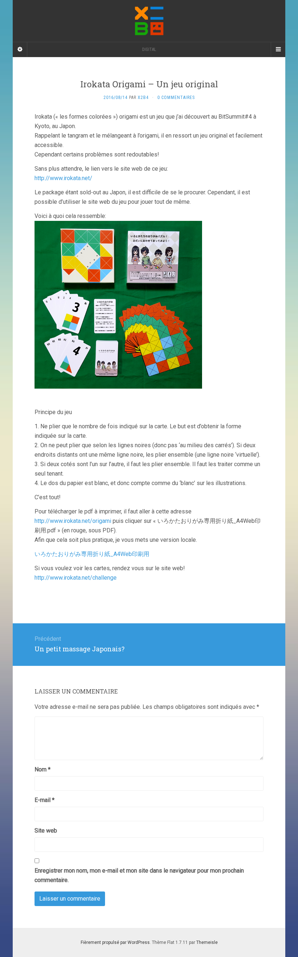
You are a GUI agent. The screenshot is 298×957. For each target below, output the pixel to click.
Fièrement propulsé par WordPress (115, 942)
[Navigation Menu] (278, 49)
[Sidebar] (20, 49)
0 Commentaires (176, 97)
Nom (43, 769)
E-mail (45, 800)
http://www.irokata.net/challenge (76, 577)
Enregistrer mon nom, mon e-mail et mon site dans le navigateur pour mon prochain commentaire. (139, 875)
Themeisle (207, 942)
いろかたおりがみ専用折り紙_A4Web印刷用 (92, 554)
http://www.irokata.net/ (63, 178)
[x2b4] (149, 20)
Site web (46, 830)
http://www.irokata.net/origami (73, 520)
